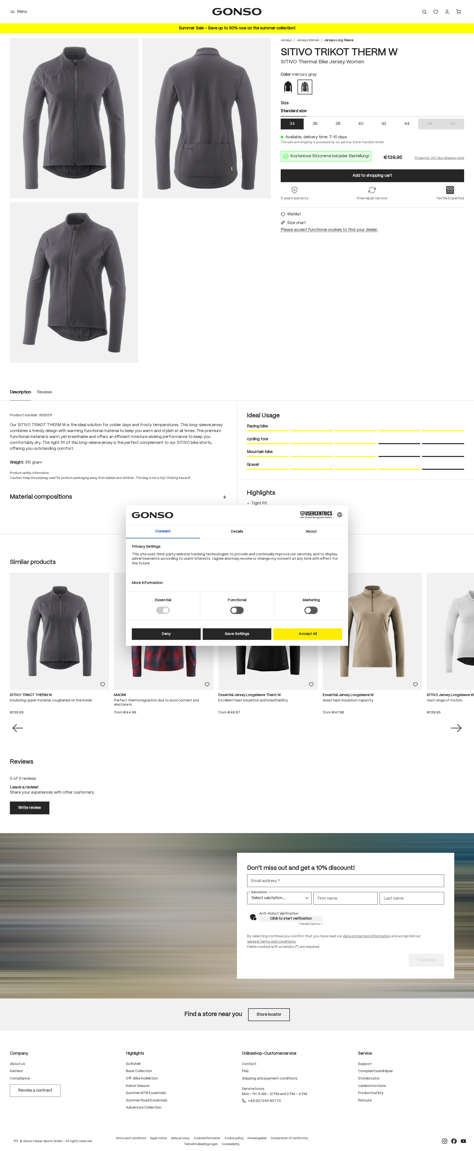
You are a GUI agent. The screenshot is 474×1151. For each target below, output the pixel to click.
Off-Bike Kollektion (142, 1078)
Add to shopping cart (372, 175)
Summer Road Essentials (146, 1100)
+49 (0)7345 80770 (264, 1101)
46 (434, 124)
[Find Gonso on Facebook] (454, 1141)
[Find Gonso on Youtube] (463, 1141)
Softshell (133, 1064)
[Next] (456, 728)
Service (365, 1053)
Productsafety (370, 1093)
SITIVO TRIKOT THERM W (31, 695)
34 (292, 124)
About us (17, 1064)
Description (20, 392)
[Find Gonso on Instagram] (444, 1141)
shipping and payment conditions (269, 1078)
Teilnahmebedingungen (201, 1144)
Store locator (269, 1014)
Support (365, 1064)
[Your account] (447, 12)
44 (407, 124)
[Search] (424, 12)
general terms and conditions (271, 941)
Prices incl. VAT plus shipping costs (439, 158)
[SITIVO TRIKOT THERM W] (74, 118)
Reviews (44, 392)
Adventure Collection (143, 1107)
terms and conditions (131, 1138)
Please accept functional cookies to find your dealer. (329, 230)
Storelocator (369, 1078)
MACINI (120, 695)
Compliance (20, 1078)
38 (338, 124)
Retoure (365, 1100)
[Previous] (17, 728)
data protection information (366, 936)
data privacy (180, 1138)
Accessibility (231, 1144)
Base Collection (139, 1071)
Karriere (16, 1071)
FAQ (245, 1071)
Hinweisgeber (257, 1138)
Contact (249, 1064)
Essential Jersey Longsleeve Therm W (249, 695)
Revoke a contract (35, 1090)
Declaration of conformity (289, 1138)
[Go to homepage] (237, 12)
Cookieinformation (207, 1138)
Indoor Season (138, 1086)
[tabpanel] (372, 124)
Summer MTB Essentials (146, 1093)
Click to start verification (291, 918)
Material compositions (41, 497)
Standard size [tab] (293, 111)
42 (383, 124)
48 (457, 124)
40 (360, 124)
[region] (140, 200)
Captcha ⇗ (310, 924)
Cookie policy (234, 1138)
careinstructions (372, 1086)
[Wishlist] (435, 12)
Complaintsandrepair (375, 1071)
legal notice (158, 1138)
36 (315, 124)
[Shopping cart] (458, 12)
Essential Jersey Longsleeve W (348, 695)
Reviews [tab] (21, 762)
